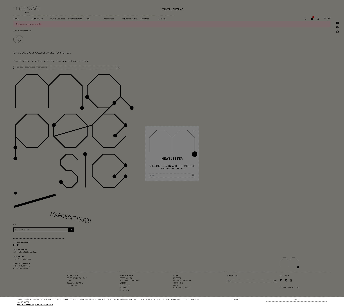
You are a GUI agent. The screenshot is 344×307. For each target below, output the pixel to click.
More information (25, 305)
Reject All (236, 300)
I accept (296, 300)
